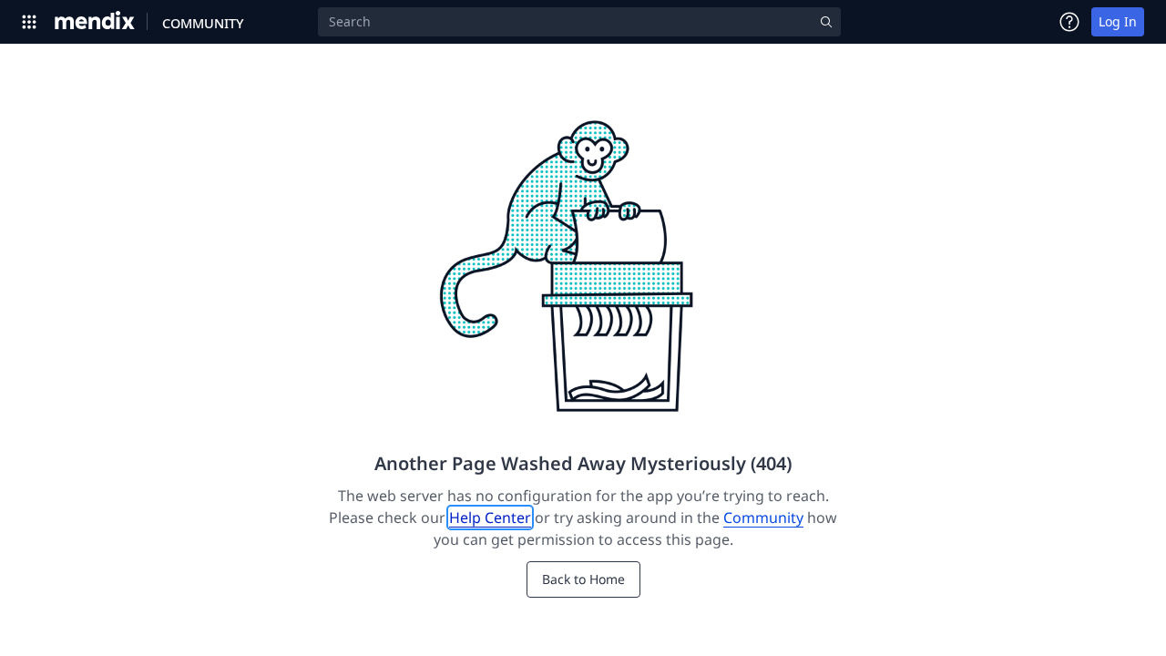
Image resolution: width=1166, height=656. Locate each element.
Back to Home (583, 579)
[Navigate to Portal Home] (95, 22)
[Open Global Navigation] (29, 21)
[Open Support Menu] (1069, 21)
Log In (1118, 21)
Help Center (490, 517)
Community (763, 517)
